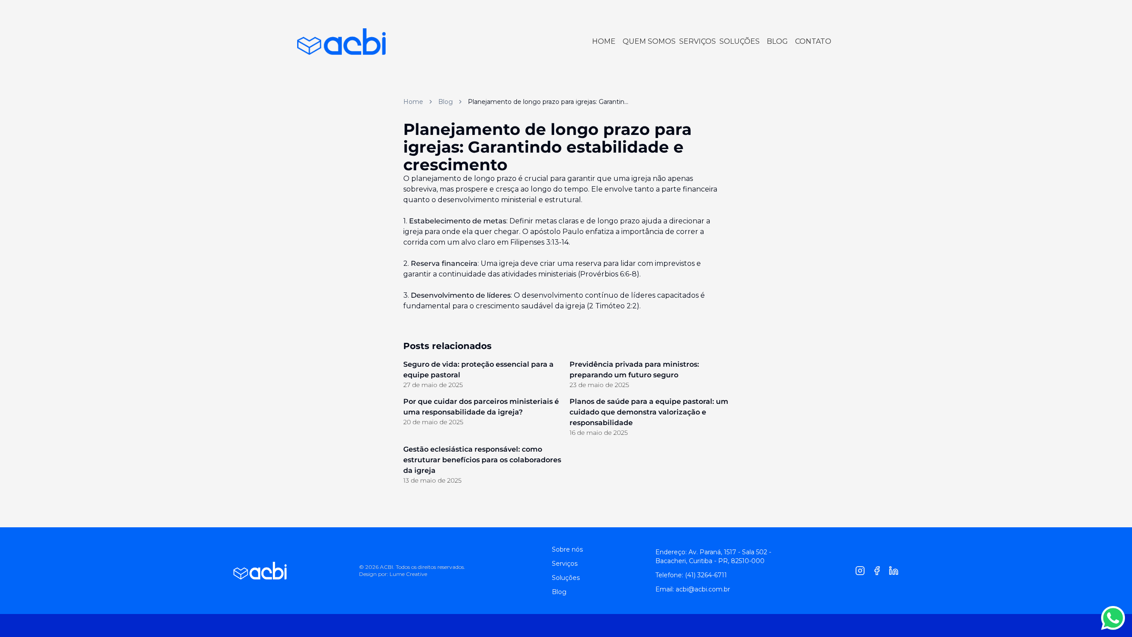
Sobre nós (567, 549)
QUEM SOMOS (649, 41)
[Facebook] (877, 571)
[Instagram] (860, 571)
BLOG (777, 41)
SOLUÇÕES (739, 41)
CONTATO (813, 41)
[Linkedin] (894, 571)
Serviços (564, 564)
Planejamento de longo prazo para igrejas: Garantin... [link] (548, 102)
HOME (604, 41)
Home (413, 102)
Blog (445, 102)
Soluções (566, 578)
